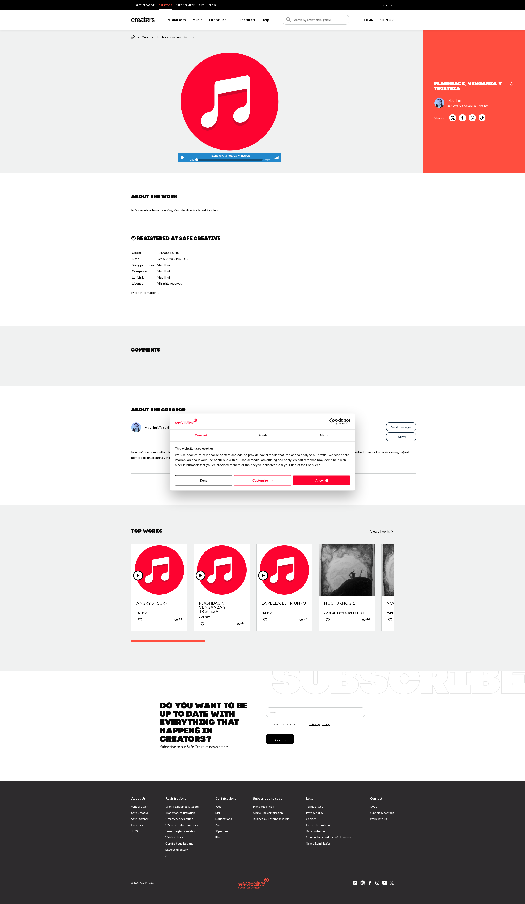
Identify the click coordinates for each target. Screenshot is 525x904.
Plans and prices (263, 806)
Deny (203, 480)
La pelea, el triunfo (283, 603)
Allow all (321, 480)
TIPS (201, 5)
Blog (212, 5)
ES (390, 5)
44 (243, 623)
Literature (217, 20)
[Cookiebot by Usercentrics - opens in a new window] (332, 421)
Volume (276, 157)
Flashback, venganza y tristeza (212, 607)
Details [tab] (263, 435)
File (217, 837)
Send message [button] (401, 427)
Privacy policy (314, 812)
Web (218, 806)
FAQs (373, 806)
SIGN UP (387, 20)
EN (385, 5)
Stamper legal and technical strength (329, 837)
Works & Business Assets (182, 806)
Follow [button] (401, 437)
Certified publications (179, 843)
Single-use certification (268, 812)
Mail (217, 812)
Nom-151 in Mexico (318, 843)
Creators (165, 5)
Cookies (311, 819)
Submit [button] (280, 739)
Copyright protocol (318, 825)
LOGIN (367, 20)
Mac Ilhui (454, 100)
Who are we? (139, 806)
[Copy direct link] (482, 117)
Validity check (174, 837)
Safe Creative (145, 5)
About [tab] (324, 435)
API (167, 855)
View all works (380, 531)
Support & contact (382, 812)
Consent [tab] (201, 435)
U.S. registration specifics (181, 825)
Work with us (378, 819)
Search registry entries (180, 831)
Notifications (223, 819)
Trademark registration (180, 812)
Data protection (316, 831)
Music (197, 20)
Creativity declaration (179, 819)
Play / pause (182, 157)
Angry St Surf (152, 603)
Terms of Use (314, 806)
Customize (260, 480)
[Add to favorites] (511, 84)
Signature (221, 831)
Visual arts (177, 20)
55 (180, 619)
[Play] (138, 575)
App (218, 825)
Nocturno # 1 (339, 603)
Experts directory (176, 849)
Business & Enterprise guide (271, 819)
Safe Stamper (185, 5)
